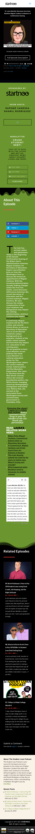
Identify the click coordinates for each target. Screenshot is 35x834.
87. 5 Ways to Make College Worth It (17, 809)
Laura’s (19, 427)
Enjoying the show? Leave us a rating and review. (17, 410)
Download (26, 66)
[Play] (5, 63)
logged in (15, 746)
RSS (12, 71)
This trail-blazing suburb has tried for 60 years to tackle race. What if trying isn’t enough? (18, 460)
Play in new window (15, 66)
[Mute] (25, 64)
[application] (18, 64)
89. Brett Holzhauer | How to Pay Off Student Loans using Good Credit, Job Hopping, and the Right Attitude (18, 794)
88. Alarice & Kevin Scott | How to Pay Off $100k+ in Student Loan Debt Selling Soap (16, 647)
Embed (24, 68)
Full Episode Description (17, 57)
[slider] (29, 64)
